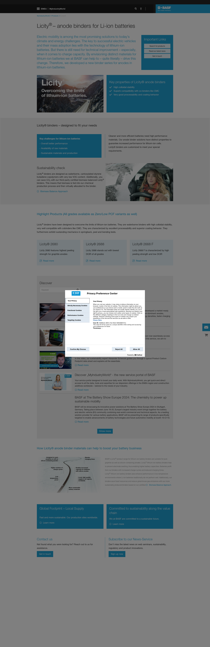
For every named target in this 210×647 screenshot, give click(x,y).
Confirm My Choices (78, 349)
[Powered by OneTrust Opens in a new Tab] (135, 355)
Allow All (136, 349)
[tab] (77, 300)
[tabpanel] (118, 315)
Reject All (118, 349)
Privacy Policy (97, 320)
